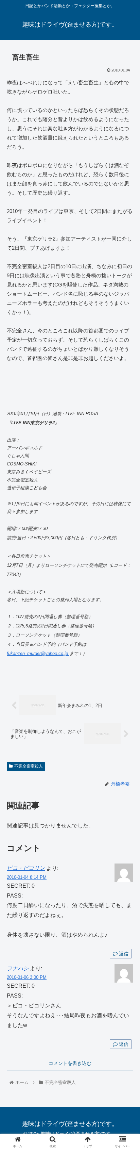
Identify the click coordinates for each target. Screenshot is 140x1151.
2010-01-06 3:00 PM (27, 977)
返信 (123, 953)
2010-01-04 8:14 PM (27, 877)
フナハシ (18, 968)
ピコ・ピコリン (26, 868)
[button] (126, 777)
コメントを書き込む (70, 1063)
